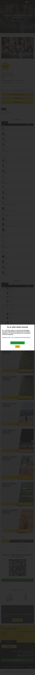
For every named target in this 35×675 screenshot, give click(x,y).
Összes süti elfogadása (18, 342)
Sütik (17, 346)
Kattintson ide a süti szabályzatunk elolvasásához (16, 337)
